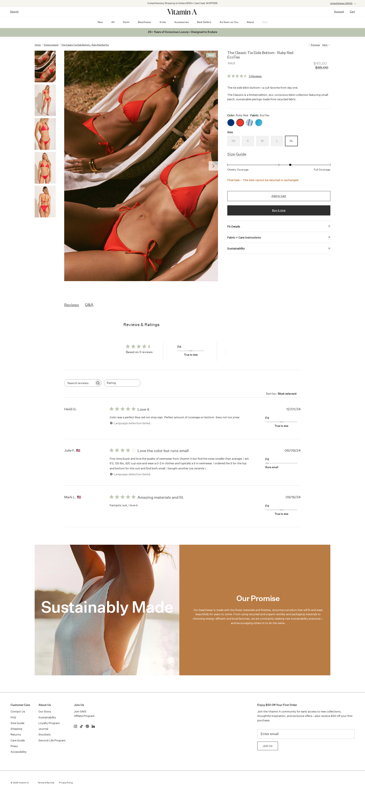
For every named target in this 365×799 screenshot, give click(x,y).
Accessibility (19, 752)
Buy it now (279, 210)
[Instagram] (75, 726)
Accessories (181, 22)
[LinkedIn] (93, 726)
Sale (265, 22)
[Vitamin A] (182, 11)
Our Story (44, 711)
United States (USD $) (341, 3)
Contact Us (18, 711)
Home (38, 44)
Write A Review (241, 351)
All (112, 22)
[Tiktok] (81, 726)
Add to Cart (278, 196)
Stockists (44, 734)
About (250, 22)
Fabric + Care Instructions (244, 237)
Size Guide (236, 154)
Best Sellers (204, 22)
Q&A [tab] (89, 304)
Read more (217, 468)
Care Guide (18, 740)
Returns (16, 734)
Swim (126, 22)
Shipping (16, 729)
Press (14, 746)
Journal (43, 729)
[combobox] (122, 383)
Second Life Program (51, 740)
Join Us (267, 746)
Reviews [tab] (71, 304)
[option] (141, 166)
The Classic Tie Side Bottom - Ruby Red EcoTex (85, 44)
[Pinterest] (87, 726)
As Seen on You (229, 22)
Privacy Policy (66, 782)
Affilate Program (84, 716)
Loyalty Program (49, 723)
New (100, 22)
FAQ (13, 717)
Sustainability (236, 248)
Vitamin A (24, 782)
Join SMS (80, 711)
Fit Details (233, 226)
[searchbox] (79, 382)
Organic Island (51, 44)
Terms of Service (46, 782)
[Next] (213, 166)
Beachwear (144, 22)
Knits (163, 22)
